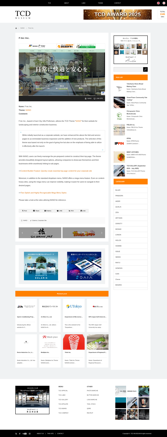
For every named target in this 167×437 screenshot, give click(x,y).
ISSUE (117, 251)
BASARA (118, 285)
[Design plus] (132, 391)
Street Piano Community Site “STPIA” (137, 99)
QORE (89, 408)
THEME (100, 3)
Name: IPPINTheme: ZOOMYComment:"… (133, 142)
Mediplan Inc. (45, 352)
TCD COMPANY (64, 413)
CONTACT (60, 433)
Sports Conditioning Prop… (26, 317)
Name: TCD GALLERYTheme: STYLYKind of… (136, 172)
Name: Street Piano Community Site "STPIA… (136, 104)
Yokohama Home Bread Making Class (135, 85)
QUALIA (118, 207)
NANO (89, 98)
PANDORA (119, 196)
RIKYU (117, 263)
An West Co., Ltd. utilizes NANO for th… (48, 326)
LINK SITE (99, 98)
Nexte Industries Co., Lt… (25, 352)
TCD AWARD (63, 408)
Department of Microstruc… (74, 317)
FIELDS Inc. (131, 125)
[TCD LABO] (120, 402)
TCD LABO (62, 395)
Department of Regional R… (98, 352)
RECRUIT (90, 413)
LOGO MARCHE (92, 399)
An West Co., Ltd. (46, 317)
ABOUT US (40, 433)
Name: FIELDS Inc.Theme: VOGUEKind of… (135, 129)
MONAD (118, 229)
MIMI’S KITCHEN (132, 152)
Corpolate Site (42, 220)
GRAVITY (118, 223)
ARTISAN (118, 218)
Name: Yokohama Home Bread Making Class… (136, 90)
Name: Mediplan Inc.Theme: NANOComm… (49, 362)
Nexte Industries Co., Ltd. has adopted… (26, 362)
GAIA (117, 274)
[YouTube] (25, 434)
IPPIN (129, 138)
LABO (83, 3)
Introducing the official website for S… (24, 326)
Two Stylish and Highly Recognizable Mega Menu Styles (43, 193)
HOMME (118, 246)
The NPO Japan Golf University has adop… (95, 326)
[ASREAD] (120, 391)
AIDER (117, 201)
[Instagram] (30, 434)
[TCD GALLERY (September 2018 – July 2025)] (132, 402)
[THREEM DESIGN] (143, 402)
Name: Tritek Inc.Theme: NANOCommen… (72, 362)
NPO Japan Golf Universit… (97, 317)
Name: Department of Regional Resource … (95, 362)
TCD (49, 3)
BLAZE (117, 190)
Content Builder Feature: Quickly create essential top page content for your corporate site (56, 171)
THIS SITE (50, 433)
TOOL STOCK (91, 404)
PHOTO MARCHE (92, 390)
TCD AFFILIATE (63, 404)
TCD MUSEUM (135, 433)
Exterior (34, 220)
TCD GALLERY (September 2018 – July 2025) (136, 167)
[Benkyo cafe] (132, 414)
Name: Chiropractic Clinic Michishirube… (134, 118)
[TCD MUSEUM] (30, 15)
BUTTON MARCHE (93, 395)
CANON (118, 235)
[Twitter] (16, 434)
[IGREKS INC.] (120, 414)
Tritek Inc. (68, 352)
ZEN (117, 212)
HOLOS (118, 240)
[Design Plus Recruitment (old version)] (143, 391)
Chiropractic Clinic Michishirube (133, 112)
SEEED (118, 257)
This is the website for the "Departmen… (72, 326)
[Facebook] (20, 434)
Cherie (117, 279)
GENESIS (118, 268)
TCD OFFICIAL (63, 390)
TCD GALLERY (63, 399)
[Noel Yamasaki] (143, 414)
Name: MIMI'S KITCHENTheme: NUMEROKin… (136, 156)
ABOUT (66, 3)
